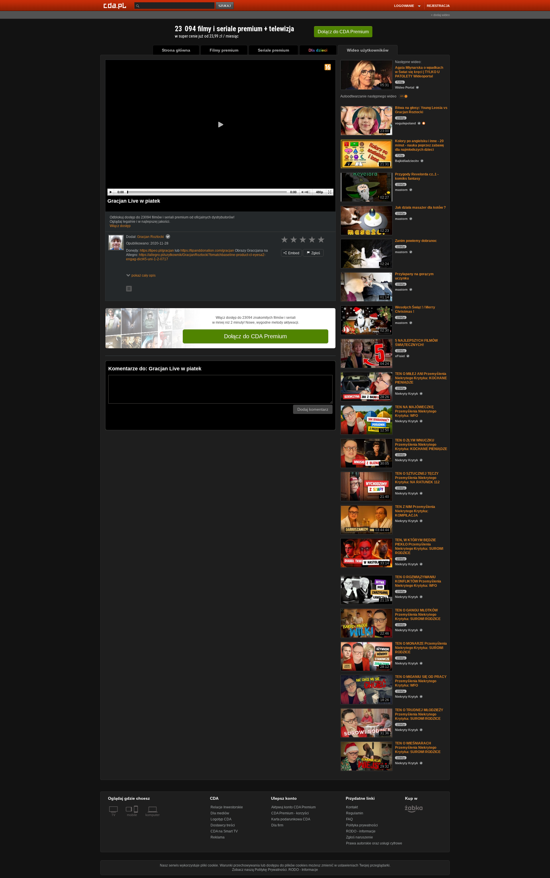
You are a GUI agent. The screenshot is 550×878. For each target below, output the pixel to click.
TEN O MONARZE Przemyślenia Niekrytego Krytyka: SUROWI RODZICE (421, 648)
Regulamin (354, 813)
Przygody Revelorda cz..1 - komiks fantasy (417, 176)
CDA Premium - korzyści (290, 813)
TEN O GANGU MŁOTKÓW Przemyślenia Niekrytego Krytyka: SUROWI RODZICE (418, 614)
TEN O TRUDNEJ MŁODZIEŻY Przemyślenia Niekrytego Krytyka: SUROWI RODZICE (419, 714)
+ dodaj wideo (440, 15)
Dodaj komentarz (312, 409)
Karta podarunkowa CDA (290, 819)
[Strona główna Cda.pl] (115, 5)
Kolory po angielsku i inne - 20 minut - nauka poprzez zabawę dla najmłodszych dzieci (419, 145)
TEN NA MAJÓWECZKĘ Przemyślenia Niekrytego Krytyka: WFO (415, 411)
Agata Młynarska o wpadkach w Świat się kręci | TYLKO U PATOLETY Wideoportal (419, 72)
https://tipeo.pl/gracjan (157, 251)
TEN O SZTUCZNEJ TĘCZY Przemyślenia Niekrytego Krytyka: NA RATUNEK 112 (417, 478)
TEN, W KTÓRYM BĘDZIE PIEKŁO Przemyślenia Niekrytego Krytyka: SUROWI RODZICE (419, 546)
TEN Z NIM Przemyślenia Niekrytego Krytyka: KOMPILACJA (415, 511)
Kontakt (352, 807)
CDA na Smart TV (224, 831)
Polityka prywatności (362, 825)
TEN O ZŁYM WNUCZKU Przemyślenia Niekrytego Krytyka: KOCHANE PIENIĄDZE (421, 444)
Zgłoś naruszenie (359, 837)
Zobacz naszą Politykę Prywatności (259, 870)
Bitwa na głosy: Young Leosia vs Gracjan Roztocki (421, 110)
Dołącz (343, 31)
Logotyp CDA (221, 819)
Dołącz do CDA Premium (255, 336)
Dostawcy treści (223, 825)
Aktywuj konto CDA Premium (293, 807)
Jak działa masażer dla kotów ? (420, 208)
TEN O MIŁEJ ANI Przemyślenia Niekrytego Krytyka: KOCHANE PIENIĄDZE (421, 378)
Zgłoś (315, 253)
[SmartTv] (136, 818)
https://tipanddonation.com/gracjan (207, 251)
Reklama (218, 837)
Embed (293, 253)
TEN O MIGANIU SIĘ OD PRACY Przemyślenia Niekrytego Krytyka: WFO (421, 681)
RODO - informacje (361, 831)
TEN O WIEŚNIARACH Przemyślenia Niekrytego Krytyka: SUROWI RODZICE (418, 747)
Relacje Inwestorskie (227, 807)
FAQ (349, 819)
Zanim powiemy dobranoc (416, 241)
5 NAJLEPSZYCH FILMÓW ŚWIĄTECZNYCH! (416, 343)
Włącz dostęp (120, 226)
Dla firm (277, 825)
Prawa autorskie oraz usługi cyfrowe (374, 843)
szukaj (225, 6)
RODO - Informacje (303, 870)
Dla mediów (220, 813)
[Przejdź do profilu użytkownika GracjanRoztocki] (116, 242)
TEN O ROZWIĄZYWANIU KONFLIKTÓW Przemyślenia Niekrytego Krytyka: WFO (418, 581)
